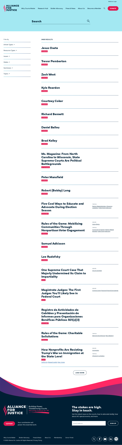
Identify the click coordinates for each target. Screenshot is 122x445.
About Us (81, 8)
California (44, 362)
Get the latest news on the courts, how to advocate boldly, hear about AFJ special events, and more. (95, 415)
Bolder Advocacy (57, 8)
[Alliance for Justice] (11, 8)
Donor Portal (69, 437)
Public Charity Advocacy (105, 208)
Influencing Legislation (98, 356)
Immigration (95, 350)
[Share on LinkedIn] (110, 439)
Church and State (97, 270)
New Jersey (61, 362)
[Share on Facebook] (99, 439)
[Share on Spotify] (116, 439)
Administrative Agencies (98, 335)
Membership (58, 437)
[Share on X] (94, 439)
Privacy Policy (37, 440)
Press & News (70, 8)
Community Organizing (98, 229)
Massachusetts (52, 362)
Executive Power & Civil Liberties (109, 290)
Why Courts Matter (28, 8)
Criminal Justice (96, 290)
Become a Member (94, 8)
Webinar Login (112, 1)
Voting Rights (96, 224)
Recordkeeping (110, 335)
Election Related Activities (99, 206)
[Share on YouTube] (105, 439)
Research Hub (43, 8)
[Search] (104, 8)
